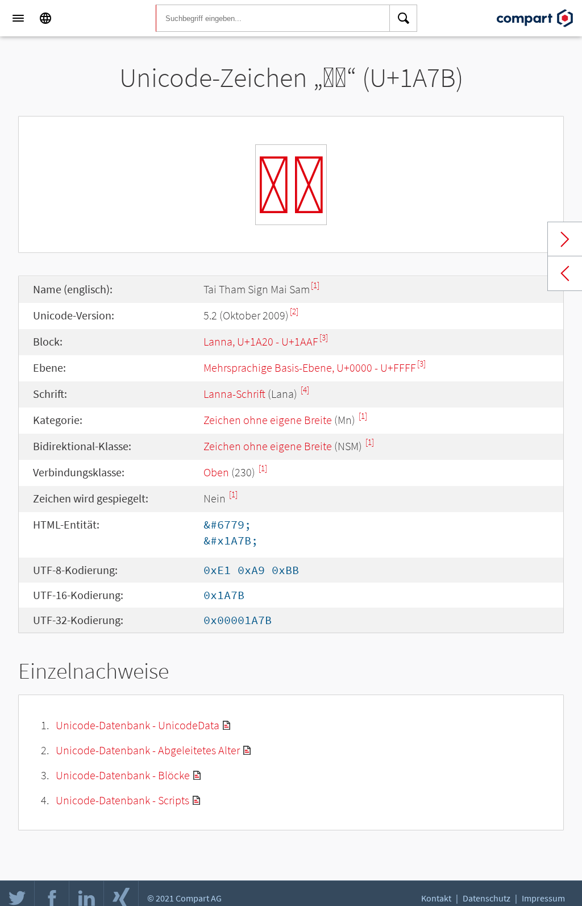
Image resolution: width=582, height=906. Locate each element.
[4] (305, 389)
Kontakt (436, 898)
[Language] (45, 18)
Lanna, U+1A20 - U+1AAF (260, 341)
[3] (323, 337)
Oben (216, 472)
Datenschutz (486, 898)
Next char (565, 239)
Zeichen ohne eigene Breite (267, 420)
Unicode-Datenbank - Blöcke (123, 775)
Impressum (543, 898)
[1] (315, 285)
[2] (294, 311)
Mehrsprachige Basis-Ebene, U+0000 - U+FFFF (309, 367)
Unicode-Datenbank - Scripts (122, 800)
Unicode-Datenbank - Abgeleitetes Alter (148, 750)
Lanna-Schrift (234, 393)
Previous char (565, 273)
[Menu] (18, 18)
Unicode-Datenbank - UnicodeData (137, 725)
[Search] (403, 18)
